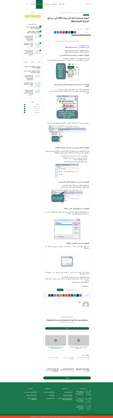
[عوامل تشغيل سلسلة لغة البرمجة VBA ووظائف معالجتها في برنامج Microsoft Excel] (82, 362)
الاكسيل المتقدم (54, 4)
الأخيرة (32, 62)
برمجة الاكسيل (39, 4)
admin (79, 302)
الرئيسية (87, 12)
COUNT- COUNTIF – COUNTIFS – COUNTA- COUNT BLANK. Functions (33, 32)
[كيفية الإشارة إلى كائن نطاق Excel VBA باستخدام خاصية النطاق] (87, 394)
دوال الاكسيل (33, 4)
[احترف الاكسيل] (88, 4)
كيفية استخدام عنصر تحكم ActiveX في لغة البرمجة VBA (80, 407)
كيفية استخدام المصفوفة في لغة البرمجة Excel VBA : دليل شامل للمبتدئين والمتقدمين (28, 52)
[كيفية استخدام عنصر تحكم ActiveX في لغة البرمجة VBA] (87, 408)
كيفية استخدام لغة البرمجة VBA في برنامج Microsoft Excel (28, 44)
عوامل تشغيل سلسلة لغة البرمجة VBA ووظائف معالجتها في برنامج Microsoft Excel (82, 369)
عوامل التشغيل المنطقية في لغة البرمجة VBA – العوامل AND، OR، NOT (67, 369)
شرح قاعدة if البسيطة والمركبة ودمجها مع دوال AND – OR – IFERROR (33, 27)
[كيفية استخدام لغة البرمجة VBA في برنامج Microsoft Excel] (37, 46)
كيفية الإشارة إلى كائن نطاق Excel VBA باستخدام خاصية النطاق (80, 392)
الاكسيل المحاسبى (46, 4)
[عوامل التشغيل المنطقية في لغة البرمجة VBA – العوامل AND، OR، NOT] (67, 362)
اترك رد (67, 378)
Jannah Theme (33, 416)
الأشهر (39, 62)
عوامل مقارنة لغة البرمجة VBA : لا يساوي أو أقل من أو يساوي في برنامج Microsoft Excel (52, 369)
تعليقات (25, 62)
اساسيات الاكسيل (61, 4)
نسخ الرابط (60, 289)
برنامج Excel (61, 279)
